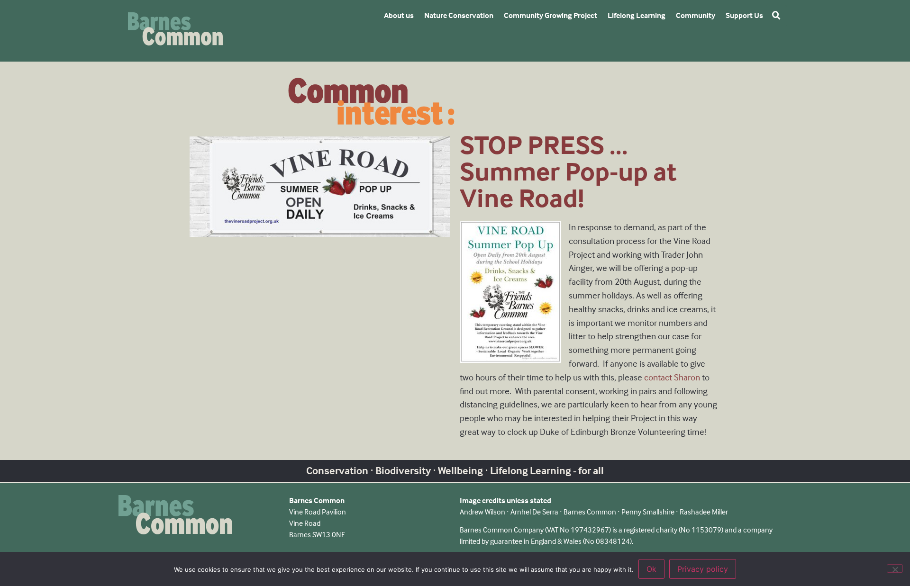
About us (399, 15)
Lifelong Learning (636, 15)
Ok (651, 569)
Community (695, 15)
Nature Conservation (458, 15)
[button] (776, 15)
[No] (895, 568)
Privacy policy (702, 569)
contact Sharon (672, 377)
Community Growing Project (550, 15)
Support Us (744, 15)
